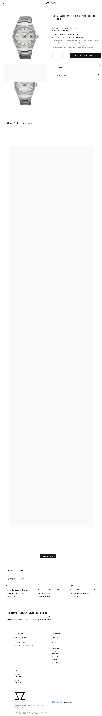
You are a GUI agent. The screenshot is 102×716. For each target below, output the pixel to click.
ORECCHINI (56, 640)
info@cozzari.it (18, 682)
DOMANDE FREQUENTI (21, 637)
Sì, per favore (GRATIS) (61, 31)
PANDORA (55, 648)
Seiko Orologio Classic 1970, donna (74, 15)
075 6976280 (18, 676)
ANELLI (54, 643)
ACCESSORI (56, 656)
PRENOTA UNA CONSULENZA (23, 645)
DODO (54, 651)
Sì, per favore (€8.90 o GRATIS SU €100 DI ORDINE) (70, 38)
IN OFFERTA (56, 662)
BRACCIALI (55, 637)
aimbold (24, 707)
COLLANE (55, 645)
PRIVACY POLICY (19, 643)
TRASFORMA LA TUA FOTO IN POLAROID (66, 34)
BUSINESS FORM (19, 640)
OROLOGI (55, 654)
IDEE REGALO (56, 659)
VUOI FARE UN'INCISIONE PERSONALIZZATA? (67, 29)
